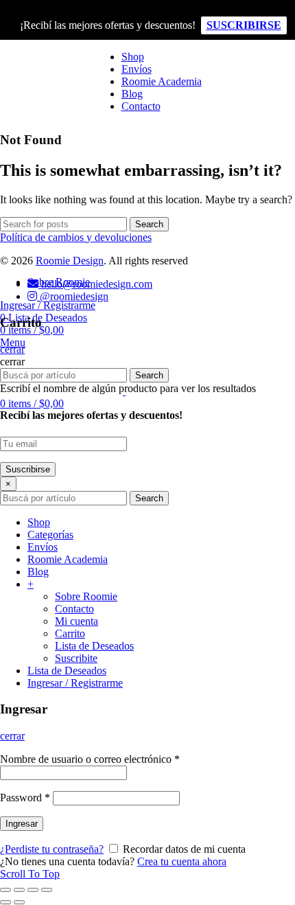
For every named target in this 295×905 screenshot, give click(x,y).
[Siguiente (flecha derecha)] (19, 902)
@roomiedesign (72, 296)
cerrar (12, 736)
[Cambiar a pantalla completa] (32, 890)
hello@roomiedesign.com (95, 284)
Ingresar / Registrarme (75, 683)
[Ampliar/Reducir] (46, 890)
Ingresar (21, 823)
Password (25, 797)
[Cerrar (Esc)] (5, 890)
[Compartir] (19, 890)
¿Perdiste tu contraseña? (52, 849)
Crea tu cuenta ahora (181, 861)
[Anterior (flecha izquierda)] (5, 902)
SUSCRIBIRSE (243, 25)
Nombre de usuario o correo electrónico (90, 759)
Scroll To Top (30, 874)
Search (149, 498)
